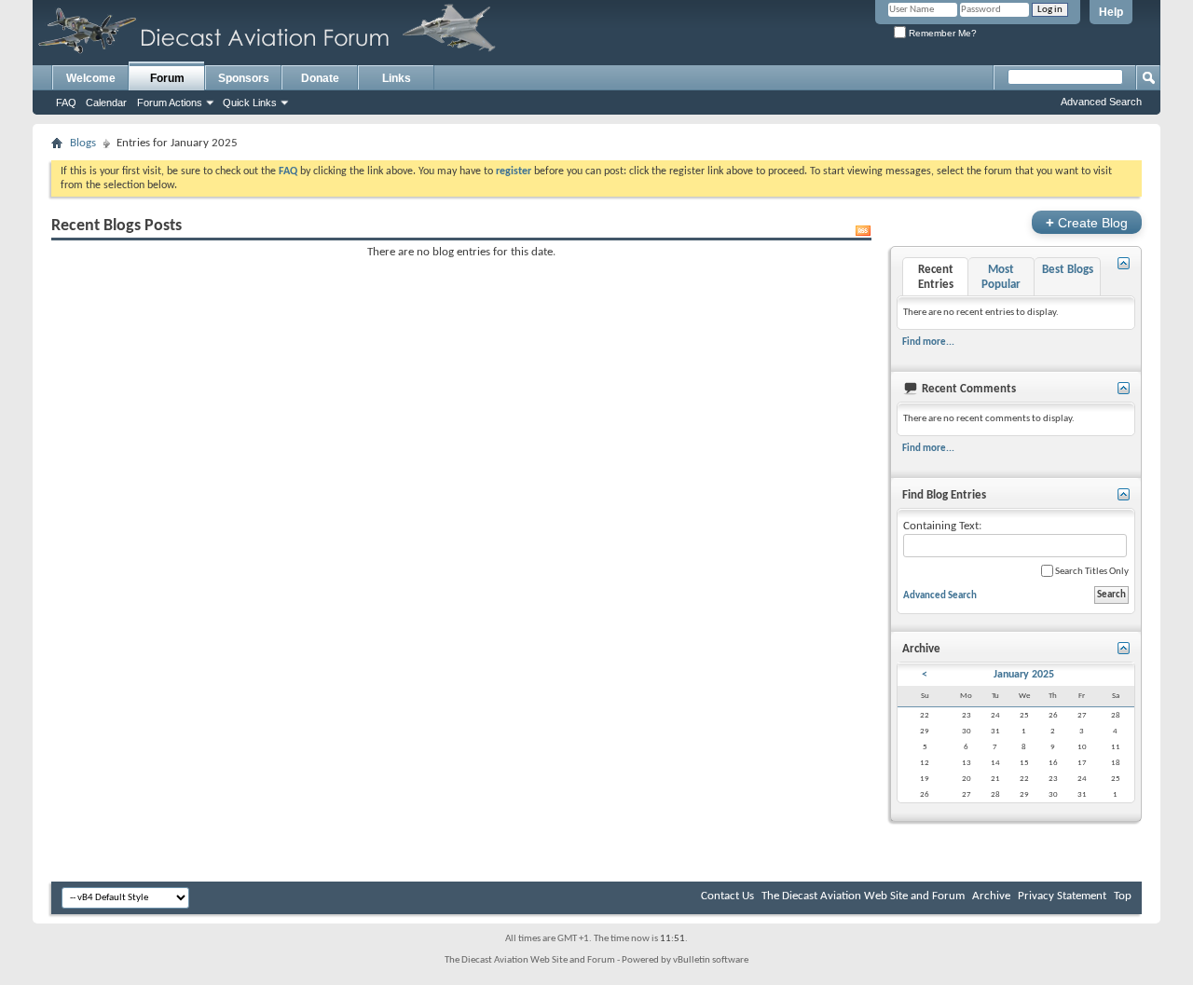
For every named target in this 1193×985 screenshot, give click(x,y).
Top (1122, 896)
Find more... (928, 342)
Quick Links (250, 102)
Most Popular (1001, 277)
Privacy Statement (1062, 896)
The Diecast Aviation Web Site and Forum (863, 896)
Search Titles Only (1091, 572)
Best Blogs (1067, 270)
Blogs (83, 143)
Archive (991, 896)
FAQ (66, 102)
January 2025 (1024, 674)
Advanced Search (1101, 101)
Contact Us (727, 896)
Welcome (91, 78)
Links (396, 78)
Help (1111, 12)
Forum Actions (169, 102)
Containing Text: (942, 526)
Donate (320, 78)
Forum (167, 78)
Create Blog (1087, 222)
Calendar (106, 102)
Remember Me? (941, 33)
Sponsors (243, 78)
